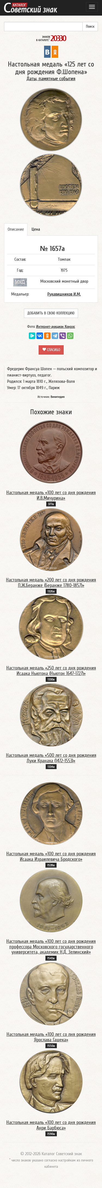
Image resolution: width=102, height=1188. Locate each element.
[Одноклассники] (47, 335)
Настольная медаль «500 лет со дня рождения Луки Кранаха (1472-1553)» (51, 758)
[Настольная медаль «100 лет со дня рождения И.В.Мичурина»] (51, 451)
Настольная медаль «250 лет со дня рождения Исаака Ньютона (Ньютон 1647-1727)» (51, 670)
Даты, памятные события (51, 79)
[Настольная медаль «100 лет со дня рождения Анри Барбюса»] (51, 1081)
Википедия (57, 397)
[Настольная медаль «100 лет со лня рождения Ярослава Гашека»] (51, 993)
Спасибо (53, 350)
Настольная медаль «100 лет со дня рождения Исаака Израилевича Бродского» (51, 856)
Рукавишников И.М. (64, 294)
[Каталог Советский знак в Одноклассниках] (55, 51)
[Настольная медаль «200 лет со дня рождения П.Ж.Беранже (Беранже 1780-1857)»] (51, 539)
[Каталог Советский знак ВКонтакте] (47, 51)
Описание (16, 229)
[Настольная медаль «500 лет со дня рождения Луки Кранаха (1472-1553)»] (51, 714)
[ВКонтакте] (39, 335)
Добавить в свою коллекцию (51, 313)
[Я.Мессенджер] (32, 335)
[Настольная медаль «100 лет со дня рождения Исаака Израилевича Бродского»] (51, 812)
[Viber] (62, 335)
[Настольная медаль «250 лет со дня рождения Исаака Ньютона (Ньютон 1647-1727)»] (51, 626)
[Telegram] (55, 335)
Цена (36, 229)
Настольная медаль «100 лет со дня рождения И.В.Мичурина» (51, 495)
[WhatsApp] (70, 335)
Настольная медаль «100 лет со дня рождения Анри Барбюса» (51, 1125)
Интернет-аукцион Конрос (55, 326)
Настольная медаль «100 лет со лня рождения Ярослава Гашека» (51, 1037)
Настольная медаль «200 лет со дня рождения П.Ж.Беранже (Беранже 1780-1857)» (51, 582)
